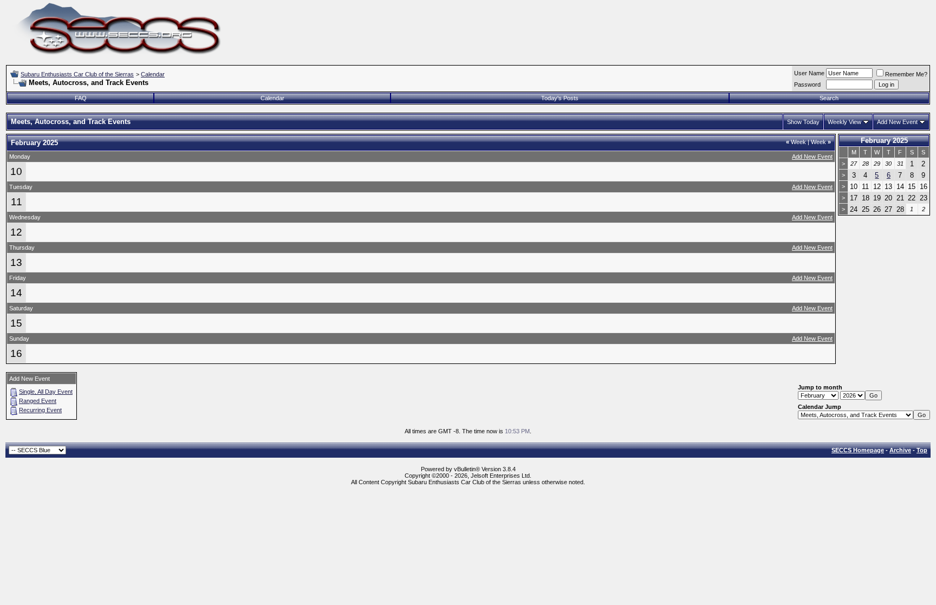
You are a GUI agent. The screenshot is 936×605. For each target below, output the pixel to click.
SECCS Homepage (857, 450)
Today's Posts (559, 98)
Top (921, 450)
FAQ (81, 98)
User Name (809, 73)
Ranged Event (37, 401)
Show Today (803, 122)
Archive (900, 450)
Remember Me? (906, 74)
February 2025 (884, 140)
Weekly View (844, 122)
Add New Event (897, 122)
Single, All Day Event (46, 391)
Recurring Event (40, 410)
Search (829, 98)
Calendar (153, 74)
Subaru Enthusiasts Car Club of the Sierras (77, 74)
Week (796, 142)
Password (807, 84)
